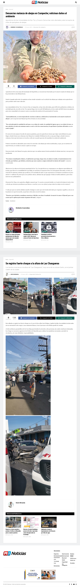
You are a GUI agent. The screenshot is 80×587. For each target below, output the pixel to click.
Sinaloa (72, 554)
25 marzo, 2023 (28, 27)
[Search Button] (76, 2)
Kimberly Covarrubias (17, 27)
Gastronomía (65, 554)
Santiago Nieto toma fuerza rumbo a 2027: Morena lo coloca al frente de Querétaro (31, 236)
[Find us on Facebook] (69, 584)
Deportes (56, 554)
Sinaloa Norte (73, 558)
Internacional (65, 556)
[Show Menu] (4, 2)
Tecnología (56, 561)
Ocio (55, 559)
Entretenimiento (58, 556)
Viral (55, 563)
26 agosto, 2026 (9, 241)
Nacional (11, 9)
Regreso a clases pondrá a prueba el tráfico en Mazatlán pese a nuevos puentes (13, 531)
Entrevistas (57, 566)
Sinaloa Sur (38, 274)
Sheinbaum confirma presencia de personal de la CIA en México (48, 236)
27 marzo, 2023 (24, 274)
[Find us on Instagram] (76, 584)
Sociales (72, 563)
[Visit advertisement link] (40, 574)
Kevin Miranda (15, 274)
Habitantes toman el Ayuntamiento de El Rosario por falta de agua (48, 531)
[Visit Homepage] (40, 2)
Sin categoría (42, 27)
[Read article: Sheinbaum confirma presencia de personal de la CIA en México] (49, 227)
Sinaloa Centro (71, 556)
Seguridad (11, 259)
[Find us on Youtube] (74, 584)
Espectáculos (57, 557)
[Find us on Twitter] (71, 584)
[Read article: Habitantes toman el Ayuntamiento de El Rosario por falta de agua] (49, 522)
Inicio (7, 9)
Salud (63, 560)
